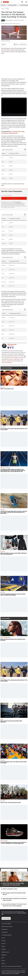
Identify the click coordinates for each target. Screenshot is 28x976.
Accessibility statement (7, 935)
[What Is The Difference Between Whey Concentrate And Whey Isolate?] (14, 879)
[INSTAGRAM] (11, 348)
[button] (1, 2)
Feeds (3, 957)
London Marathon (12, 5)
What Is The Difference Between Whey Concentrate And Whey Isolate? (13, 884)
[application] (14, 106)
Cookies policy (5, 932)
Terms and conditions (6, 923)
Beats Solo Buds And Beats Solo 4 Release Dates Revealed (15, 899)
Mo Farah (6, 50)
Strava (5, 82)
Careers (3, 937)
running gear (15, 357)
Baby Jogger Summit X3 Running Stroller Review (14, 893)
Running (7, 8)
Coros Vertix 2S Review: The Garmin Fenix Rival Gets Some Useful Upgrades (14, 904)
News (3, 20)
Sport (3, 8)
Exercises (4, 943)
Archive (3, 960)
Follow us (17, 44)
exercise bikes (17, 361)
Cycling (3, 946)
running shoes (6, 357)
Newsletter (24, 44)
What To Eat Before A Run (10, 889)
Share (4, 44)
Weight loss (4, 955)
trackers (15, 359)
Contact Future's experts (7, 926)
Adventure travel (5, 952)
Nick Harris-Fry (10, 20)
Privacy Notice (18, 203)
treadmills (8, 361)
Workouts (4, 949)
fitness (11, 359)
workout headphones (7, 362)
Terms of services (16, 202)
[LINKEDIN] (13, 348)
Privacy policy (4, 929)
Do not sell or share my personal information (11, 966)
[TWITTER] (8, 348)
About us (3, 963)
